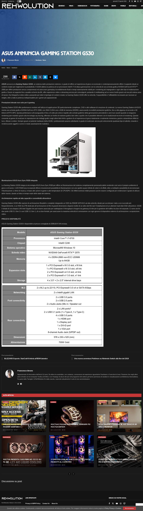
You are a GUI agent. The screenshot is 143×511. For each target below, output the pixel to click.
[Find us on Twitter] (132, 1)
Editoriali (133, 6)
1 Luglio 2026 (103, 430)
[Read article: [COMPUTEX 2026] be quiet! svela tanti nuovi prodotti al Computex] (71, 451)
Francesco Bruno (13, 60)
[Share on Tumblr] (40, 77)
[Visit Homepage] (28, 6)
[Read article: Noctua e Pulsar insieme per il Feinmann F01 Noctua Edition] (71, 416)
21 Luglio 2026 (8, 430)
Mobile (123, 6)
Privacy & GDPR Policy (32, 503)
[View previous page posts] (69, 473)
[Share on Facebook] (14, 77)
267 (16, 430)
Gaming (5, 402)
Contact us (11, 1)
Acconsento (129, 508)
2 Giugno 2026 (56, 465)
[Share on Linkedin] (35, 77)
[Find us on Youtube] (135, 1)
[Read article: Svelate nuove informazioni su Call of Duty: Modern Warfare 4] (24, 416)
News (71, 6)
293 (64, 465)
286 (17, 465)
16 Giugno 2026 (9, 465)
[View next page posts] (73, 473)
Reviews (62, 6)
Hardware (39, 60)
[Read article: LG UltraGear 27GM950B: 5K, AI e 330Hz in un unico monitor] (119, 416)
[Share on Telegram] (45, 77)
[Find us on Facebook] (129, 1)
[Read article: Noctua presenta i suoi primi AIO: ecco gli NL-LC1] (24, 451)
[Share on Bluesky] (55, 77)
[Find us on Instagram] (137, 1)
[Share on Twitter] (19, 77)
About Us (4, 1)
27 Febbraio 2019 (28, 60)
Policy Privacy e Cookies (113, 508)
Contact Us (46, 503)
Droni (113, 6)
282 (111, 430)
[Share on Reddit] (24, 77)
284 (112, 465)
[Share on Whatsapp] (30, 77)
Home (3, 68)
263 (64, 430)
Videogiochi (82, 6)
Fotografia (94, 6)
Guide (106, 6)
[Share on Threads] (50, 77)
